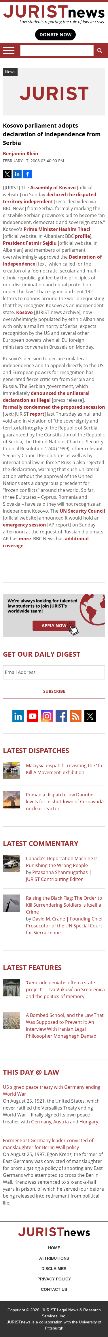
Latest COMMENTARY (40, 843)
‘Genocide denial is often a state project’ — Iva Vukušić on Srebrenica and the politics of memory (65, 989)
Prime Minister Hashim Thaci (57, 229)
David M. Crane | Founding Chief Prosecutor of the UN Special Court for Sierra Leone (64, 926)
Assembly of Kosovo (53, 187)
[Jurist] (54, 15)
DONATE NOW (55, 34)
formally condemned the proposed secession (54, 407)
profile (82, 236)
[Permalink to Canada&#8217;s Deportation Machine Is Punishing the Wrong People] (11, 863)
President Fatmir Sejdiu (30, 243)
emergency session (24, 525)
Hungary (88, 1121)
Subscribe (54, 691)
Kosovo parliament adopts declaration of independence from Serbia (52, 134)
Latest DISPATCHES (36, 750)
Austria (61, 1121)
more (25, 538)
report (37, 414)
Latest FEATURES (32, 967)
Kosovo (24, 312)
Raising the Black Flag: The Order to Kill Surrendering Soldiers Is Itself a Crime (64, 905)
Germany (41, 1121)
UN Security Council (82, 511)
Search (99, 50)
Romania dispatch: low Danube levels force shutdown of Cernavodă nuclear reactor (65, 801)
